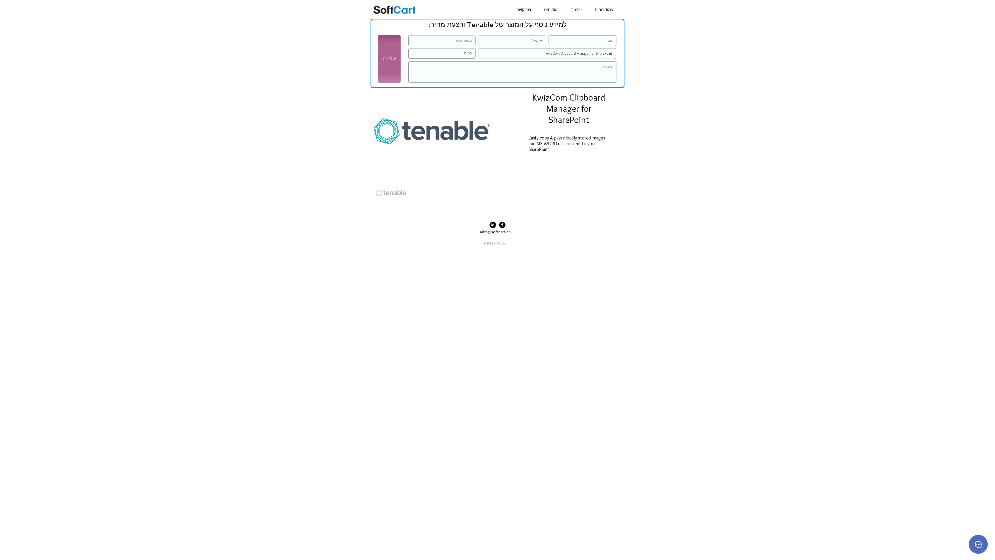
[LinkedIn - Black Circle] (492, 225)
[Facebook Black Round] (502, 225)
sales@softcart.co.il (496, 231)
